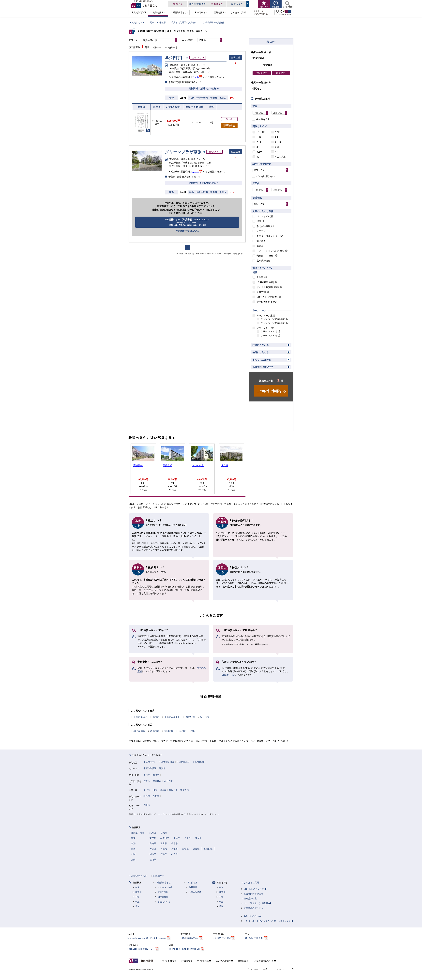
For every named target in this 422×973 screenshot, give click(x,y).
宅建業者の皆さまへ (253, 908)
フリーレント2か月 (270, 335)
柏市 (155, 790)
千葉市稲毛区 (183, 762)
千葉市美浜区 (140, 717)
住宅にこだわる (261, 352)
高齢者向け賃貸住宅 (263, 367)
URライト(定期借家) (267, 297)
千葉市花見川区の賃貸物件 (184, 22)
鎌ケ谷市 (184, 790)
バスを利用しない (265, 176)
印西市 (146, 796)
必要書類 (193, 887)
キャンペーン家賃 (265, 315)
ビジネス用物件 (223, 960)
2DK (258, 142)
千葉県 (162, 22)
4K (276, 151)
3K (257, 147)
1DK (277, 132)
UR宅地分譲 (203, 960)
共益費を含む (263, 119)
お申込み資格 (195, 892)
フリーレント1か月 (270, 331)
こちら (195, 77)
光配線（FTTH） (265, 255)
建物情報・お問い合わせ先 (202, 88)
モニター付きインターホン (270, 236)
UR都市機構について (264, 960)
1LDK (259, 137)
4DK (258, 156)
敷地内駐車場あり (265, 226)
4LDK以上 (280, 156)
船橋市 (155, 717)
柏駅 (193, 731)
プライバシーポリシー (256, 969)
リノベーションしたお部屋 (270, 251)
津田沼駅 (169, 731)
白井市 (156, 796)
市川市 (146, 775)
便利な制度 (163, 892)
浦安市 (162, 768)
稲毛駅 (182, 731)
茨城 (137, 906)
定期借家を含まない (266, 302)
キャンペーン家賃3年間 (273, 319)
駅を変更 (280, 73)
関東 (152, 22)
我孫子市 (173, 790)
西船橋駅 (154, 731)
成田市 (146, 805)
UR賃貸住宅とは (163, 882)
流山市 (163, 790)
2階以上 (260, 221)
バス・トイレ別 (264, 216)
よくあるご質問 (251, 882)
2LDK (278, 142)
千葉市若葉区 (199, 762)
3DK (277, 147)
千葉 (137, 897)
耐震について (164, 901)
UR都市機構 (168, 960)
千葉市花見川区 (172, 717)
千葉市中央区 (149, 762)
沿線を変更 (261, 73)
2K (276, 137)
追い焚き (261, 241)
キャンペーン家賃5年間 (273, 323)
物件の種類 (163, 897)
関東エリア (158, 876)
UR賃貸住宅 (187, 960)
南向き (259, 246)
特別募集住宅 (250, 898)
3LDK (259, 151)
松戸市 (146, 790)
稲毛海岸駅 (139, 731)
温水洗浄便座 (263, 260)
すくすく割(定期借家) (267, 287)
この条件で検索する (271, 391)
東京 (137, 887)
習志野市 (190, 717)
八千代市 (204, 717)
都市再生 (242, 960)
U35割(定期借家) (265, 282)
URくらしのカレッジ (254, 889)
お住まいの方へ (251, 916)
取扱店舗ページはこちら (187, 231)
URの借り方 (228, 674)
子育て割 (261, 292)
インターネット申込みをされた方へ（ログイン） (268, 921)
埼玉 (137, 901)
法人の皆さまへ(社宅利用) (256, 903)
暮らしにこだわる (262, 359)
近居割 (259, 277)
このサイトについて (283, 969)
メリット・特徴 (165, 887)
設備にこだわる (261, 345)
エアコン (261, 231)
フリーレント (263, 328)
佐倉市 (146, 781)
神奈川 (138, 892)
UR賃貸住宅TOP (137, 22)
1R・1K (260, 132)
